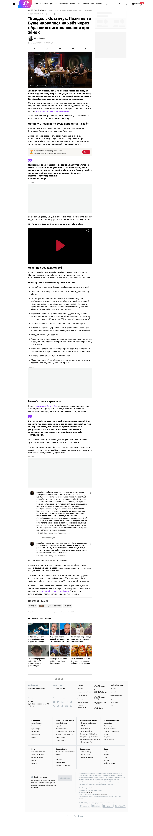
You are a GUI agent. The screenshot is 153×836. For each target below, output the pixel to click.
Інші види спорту (110, 763)
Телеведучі (81, 699)
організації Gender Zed (47, 406)
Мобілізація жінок (86, 731)
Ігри (112, 706)
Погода (33, 737)
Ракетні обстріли (61, 723)
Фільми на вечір (37, 757)
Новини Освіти (61, 749)
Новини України (36, 726)
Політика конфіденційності (99, 686)
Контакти (113, 688)
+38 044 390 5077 (59, 688)
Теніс (105, 757)
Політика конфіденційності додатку (99, 697)
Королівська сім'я (86, 4)
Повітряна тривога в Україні (65, 731)
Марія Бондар (39, 38)
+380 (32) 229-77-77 (91, 792)
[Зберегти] (86, 48)
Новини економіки (111, 720)
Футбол (106, 754)
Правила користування (82, 706)
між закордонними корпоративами (52, 111)
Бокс (105, 752)
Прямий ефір (35, 729)
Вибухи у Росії (60, 737)
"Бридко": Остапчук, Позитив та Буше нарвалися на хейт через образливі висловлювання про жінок (70, 10)
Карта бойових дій (62, 726)
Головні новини (36, 723)
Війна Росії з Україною (65, 720)
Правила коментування (98, 707)
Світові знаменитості (59, 4)
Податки (107, 737)
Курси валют (108, 726)
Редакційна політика (84, 692)
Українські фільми (37, 754)
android (84, 806)
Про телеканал (82, 695)
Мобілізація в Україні (88, 720)
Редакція (80, 688)
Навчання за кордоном (63, 765)
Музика (73, 4)
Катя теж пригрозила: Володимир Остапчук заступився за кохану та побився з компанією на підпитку (58, 117)
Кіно (33, 749)
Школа (58, 757)
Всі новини (35, 720)
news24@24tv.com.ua (36, 688)
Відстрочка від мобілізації (89, 737)
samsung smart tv (120, 806)
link (54, 702)
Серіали (34, 763)
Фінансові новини (110, 729)
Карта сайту (114, 702)
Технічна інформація (117, 685)
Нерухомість (85, 749)
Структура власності (117, 695)
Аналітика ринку (85, 752)
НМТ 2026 (59, 760)
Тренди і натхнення (86, 757)
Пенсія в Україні (109, 740)
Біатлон (106, 760)
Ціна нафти (108, 723)
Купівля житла (85, 754)
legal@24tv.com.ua (103, 794)
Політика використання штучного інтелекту (100, 691)
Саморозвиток (60, 763)
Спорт (106, 749)
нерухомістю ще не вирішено (55, 591)
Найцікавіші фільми (38, 752)
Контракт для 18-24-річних (89, 734)
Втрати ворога (60, 740)
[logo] (25, 4)
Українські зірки (41, 4)
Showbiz (31, 10)
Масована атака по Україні (65, 734)
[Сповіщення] (126, 4)
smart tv (108, 806)
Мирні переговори (62, 729)
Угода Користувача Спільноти (100, 703)
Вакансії (113, 692)
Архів (112, 699)
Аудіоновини (35, 734)
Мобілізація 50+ (85, 728)
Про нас (80, 685)
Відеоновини (35, 731)
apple (96, 806)
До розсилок (65, 778)
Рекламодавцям (83, 702)
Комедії (34, 760)
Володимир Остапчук (44, 43)
